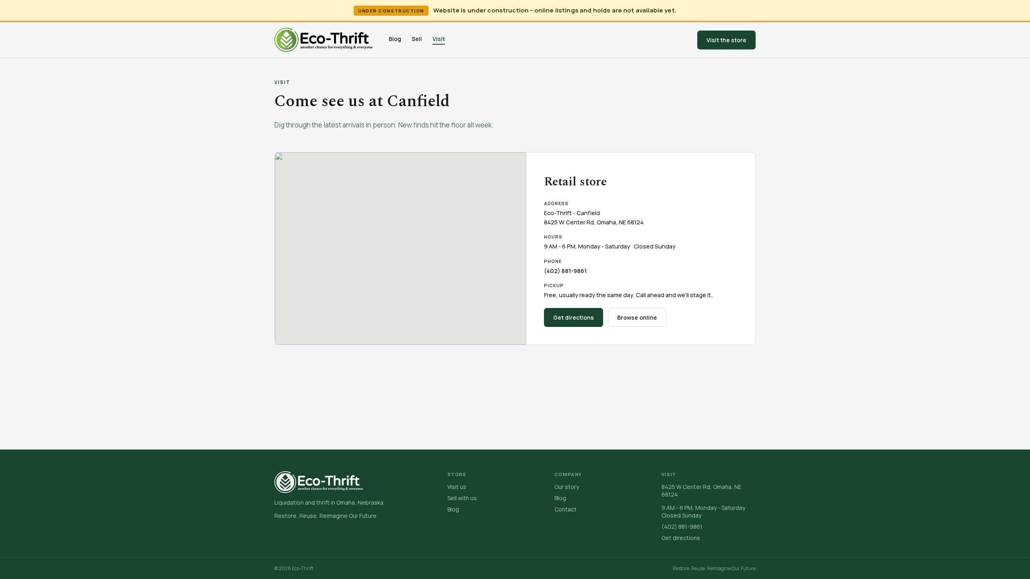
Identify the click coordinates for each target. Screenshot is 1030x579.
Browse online (637, 317)
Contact (565, 509)
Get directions (573, 317)
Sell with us (462, 498)
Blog (395, 39)
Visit (439, 39)
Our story (566, 487)
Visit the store (726, 40)
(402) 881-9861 (565, 271)
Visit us (456, 487)
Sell (417, 39)
